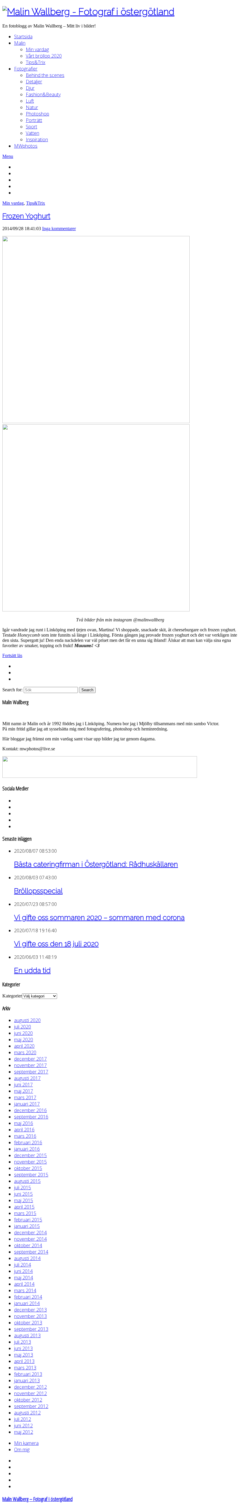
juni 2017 (23, 1084)
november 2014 (30, 1239)
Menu (7, 156)
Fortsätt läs (12, 655)
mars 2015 (25, 1213)
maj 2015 (23, 1200)
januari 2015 (27, 1226)
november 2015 (30, 1162)
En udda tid (32, 970)
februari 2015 (28, 1219)
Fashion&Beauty (43, 94)
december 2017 (30, 1059)
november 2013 (30, 1316)
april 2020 (24, 1046)
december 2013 (30, 1310)
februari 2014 (28, 1297)
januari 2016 (27, 1149)
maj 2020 (23, 1039)
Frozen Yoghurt (26, 216)
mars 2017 (25, 1097)
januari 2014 (27, 1303)
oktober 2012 (28, 1400)
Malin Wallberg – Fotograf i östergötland (37, 1498)
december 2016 (30, 1110)
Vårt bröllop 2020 (44, 56)
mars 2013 (25, 1367)
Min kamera (26, 1443)
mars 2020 (25, 1052)
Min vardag (37, 49)
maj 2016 (23, 1123)
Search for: (12, 689)
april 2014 (24, 1284)
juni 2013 (23, 1348)
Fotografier (25, 69)
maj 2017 (23, 1091)
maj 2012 (23, 1432)
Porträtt (34, 120)
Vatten (32, 133)
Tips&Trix (35, 62)
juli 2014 (22, 1264)
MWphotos (25, 146)
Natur (32, 107)
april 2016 (24, 1129)
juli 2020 (22, 1026)
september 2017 (31, 1071)
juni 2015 (23, 1194)
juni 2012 (23, 1425)
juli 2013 (22, 1342)
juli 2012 (22, 1419)
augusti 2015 (27, 1181)
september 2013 (31, 1329)
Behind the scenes (45, 75)
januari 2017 (27, 1104)
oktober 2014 (28, 1245)
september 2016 (31, 1117)
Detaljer (34, 81)
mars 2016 (25, 1136)
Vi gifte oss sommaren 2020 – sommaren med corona (99, 917)
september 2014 (31, 1252)
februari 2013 (28, 1374)
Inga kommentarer (59, 228)
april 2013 (24, 1361)
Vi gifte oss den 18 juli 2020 (56, 944)
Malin (19, 43)
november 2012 (30, 1393)
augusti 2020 (27, 1020)
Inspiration (37, 139)
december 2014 (30, 1232)
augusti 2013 (27, 1335)
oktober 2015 (28, 1168)
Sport (31, 126)
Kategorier (12, 995)
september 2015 (31, 1174)
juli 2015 (22, 1187)
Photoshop (37, 114)
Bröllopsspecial (38, 891)
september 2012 (31, 1406)
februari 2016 (28, 1142)
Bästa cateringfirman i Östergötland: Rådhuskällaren (96, 864)
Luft (30, 101)
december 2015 (30, 1155)
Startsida (23, 36)
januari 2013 (27, 1380)
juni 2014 (23, 1271)
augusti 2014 (27, 1258)
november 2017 (30, 1065)
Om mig (22, 1449)
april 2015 (24, 1207)
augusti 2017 (27, 1078)
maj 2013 (23, 1355)
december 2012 (30, 1387)
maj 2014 (23, 1277)
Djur (30, 88)
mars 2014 (25, 1290)
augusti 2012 (27, 1412)
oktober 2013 (28, 1322)
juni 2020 (23, 1033)
